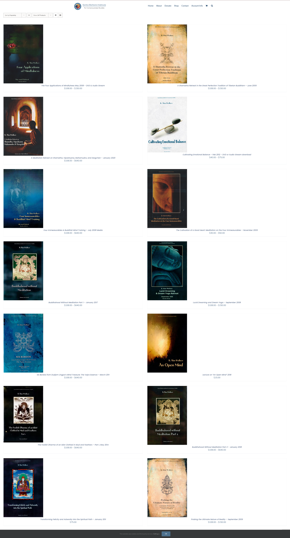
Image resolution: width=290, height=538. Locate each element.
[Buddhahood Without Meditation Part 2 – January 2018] (167, 387)
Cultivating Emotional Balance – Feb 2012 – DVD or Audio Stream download (217, 154)
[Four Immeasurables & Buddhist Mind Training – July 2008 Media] (23, 170)
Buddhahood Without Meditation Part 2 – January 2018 (217, 447)
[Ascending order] (29, 15)
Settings (156, 534)
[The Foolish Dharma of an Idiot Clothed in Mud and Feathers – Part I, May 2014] (23, 387)
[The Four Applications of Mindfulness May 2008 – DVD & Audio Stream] (23, 26)
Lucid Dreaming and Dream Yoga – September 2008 (217, 302)
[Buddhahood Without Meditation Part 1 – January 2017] (23, 242)
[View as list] (60, 15)
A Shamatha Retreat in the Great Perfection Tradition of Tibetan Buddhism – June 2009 (217, 85)
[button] (212, 5)
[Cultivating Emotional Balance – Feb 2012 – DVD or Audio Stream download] (167, 98)
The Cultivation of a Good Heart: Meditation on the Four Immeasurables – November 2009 (217, 230)
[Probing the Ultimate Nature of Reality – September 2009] (167, 459)
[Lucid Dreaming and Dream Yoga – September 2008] (167, 242)
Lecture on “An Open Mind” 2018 (217, 374)
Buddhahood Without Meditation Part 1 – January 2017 (73, 302)
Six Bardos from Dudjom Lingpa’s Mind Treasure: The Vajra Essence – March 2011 (73, 374)
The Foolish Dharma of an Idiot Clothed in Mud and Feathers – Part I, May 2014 (73, 444)
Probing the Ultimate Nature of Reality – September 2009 (217, 519)
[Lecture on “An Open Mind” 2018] (167, 315)
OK (166, 534)
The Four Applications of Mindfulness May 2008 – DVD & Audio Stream (73, 85)
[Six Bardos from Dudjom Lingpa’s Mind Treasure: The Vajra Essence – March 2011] (23, 315)
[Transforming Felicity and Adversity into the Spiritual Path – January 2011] (23, 459)
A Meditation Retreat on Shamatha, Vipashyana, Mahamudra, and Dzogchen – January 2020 (73, 158)
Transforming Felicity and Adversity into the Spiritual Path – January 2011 (73, 519)
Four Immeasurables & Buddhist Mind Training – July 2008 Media (73, 230)
